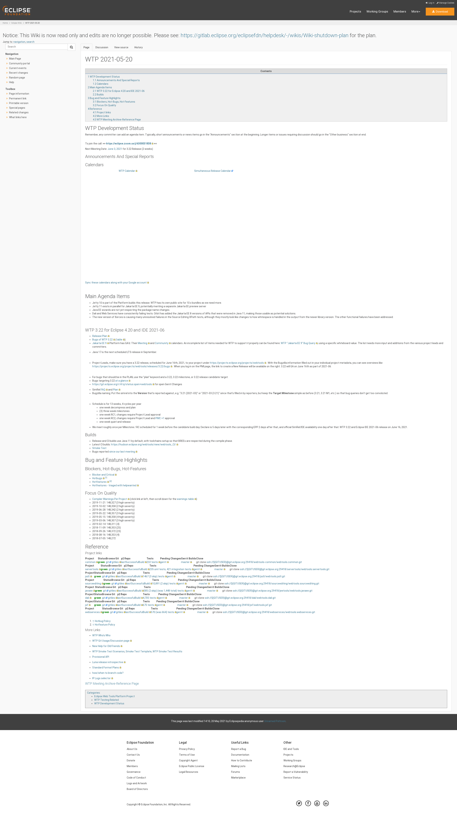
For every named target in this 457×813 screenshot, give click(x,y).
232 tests (152, 562)
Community (161, 343)
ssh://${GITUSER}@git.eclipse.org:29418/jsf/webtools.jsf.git (237, 605)
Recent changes (18, 72)
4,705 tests (149, 597)
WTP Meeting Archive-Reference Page (112, 683)
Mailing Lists (238, 766)
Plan (115, 389)
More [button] (414, 11)
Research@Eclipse (294, 766)
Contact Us (133, 754)
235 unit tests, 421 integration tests (170, 569)
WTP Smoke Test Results (167, 651)
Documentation (240, 754)
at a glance (121, 380)
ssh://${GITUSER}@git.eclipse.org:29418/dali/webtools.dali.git (240, 597)
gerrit (163, 562)
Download (441, 11)
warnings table (185, 499)
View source (121, 47)
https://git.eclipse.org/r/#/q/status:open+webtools (122, 384)
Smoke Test (99, 448)
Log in (431, 3)
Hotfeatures (99, 481)
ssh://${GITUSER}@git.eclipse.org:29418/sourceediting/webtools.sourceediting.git (271, 583)
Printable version (18, 103)
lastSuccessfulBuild (132, 562)
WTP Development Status (109, 703)
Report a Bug (238, 749)
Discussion (102, 47)
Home (5, 23)
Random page (17, 77)
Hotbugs (97, 478)
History (138, 47)
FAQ (103, 389)
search (30, 41)
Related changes (19, 112)
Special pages (17, 107)
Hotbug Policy (103, 621)
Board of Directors (137, 789)
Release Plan (99, 336)
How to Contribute (241, 760)
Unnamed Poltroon (275, 721)
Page (86, 47)
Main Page (15, 58)
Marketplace (238, 777)
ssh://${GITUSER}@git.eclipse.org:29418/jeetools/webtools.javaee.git (272, 590)
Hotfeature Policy (105, 624)
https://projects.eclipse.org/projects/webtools (237, 362)
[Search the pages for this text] (71, 47)
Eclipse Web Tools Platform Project (114, 696)
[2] (110, 481)
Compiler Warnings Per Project (109, 499)
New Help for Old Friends (106, 646)
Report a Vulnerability (295, 771)
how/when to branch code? (108, 672)
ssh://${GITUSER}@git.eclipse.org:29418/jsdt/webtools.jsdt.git (249, 576)
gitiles (115, 562)
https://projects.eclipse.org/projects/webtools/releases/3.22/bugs (131, 366)
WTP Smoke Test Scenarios (108, 651)
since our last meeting (122, 451)
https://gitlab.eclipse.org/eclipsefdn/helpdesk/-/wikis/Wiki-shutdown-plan (264, 35)
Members (399, 11)
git (107, 562)
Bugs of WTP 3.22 (102, 339)
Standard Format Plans (105, 667)
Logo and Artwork (137, 783)
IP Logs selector (101, 678)
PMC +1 (159, 418)
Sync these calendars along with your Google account (116, 282)
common (90, 562)
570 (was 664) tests (162, 612)
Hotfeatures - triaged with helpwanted (114, 485)
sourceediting (93, 583)
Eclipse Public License (191, 766)
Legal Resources (188, 771)
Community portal (19, 63)
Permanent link (17, 98)
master (185, 562)
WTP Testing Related (106, 699)
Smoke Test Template (139, 651)
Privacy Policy (187, 749)
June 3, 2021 (115, 148)
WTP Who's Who (101, 635)
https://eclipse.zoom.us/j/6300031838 (128, 143)
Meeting (142, 343)
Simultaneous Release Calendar (212, 170)
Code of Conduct (136, 777)
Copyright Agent (188, 760)
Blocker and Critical (103, 474)
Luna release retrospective (107, 662)
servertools (91, 569)
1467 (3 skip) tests (153, 576)
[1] (106, 477)
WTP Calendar (127, 170)
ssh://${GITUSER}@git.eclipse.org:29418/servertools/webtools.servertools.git (284, 569)
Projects (355, 11)
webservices (92, 612)
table (119, 339)
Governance (133, 771)
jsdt (87, 576)
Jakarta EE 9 (99, 343)
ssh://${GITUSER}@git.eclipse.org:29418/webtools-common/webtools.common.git (254, 562)
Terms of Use (187, 754)
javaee (89, 590)
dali (87, 597)
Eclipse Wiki (16, 23)
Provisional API (100, 656)
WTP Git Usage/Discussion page (110, 640)
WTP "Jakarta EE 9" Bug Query (298, 343)
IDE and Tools (291, 749)
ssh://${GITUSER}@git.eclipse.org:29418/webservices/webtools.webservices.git (269, 612)
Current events (17, 68)
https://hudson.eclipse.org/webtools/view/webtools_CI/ (143, 444)
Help (11, 82)
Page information (19, 93)
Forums (235, 771)
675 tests (148, 605)
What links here (18, 117)
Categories (93, 692)
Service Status (292, 777)
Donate (131, 760)
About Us (132, 749)
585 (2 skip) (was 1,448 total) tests (164, 590)
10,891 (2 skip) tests (164, 583)
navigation (19, 41)
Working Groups (377, 11)
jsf (86, 605)
